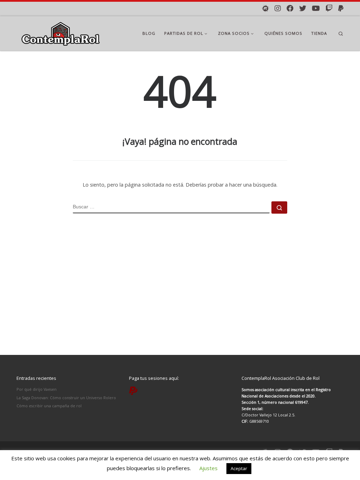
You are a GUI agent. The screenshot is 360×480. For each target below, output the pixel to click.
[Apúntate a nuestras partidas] (265, 8)
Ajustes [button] (208, 468)
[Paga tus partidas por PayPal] (340, 8)
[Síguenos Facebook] (290, 8)
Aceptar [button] (239, 468)
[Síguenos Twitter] (302, 8)
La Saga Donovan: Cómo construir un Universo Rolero (66, 397)
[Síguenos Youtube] (316, 8)
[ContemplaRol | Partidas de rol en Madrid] (60, 32)
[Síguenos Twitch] (329, 8)
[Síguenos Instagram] (278, 8)
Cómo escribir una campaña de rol (49, 405)
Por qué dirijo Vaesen (37, 389)
